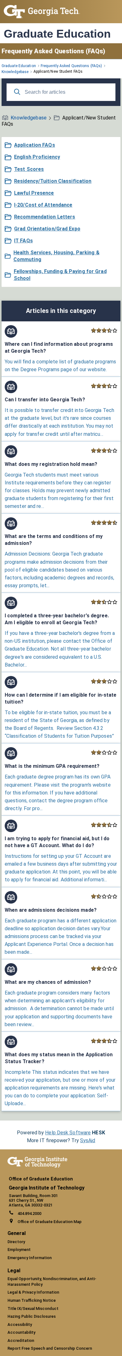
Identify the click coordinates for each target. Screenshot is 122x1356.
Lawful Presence (34, 193)
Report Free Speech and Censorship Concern (50, 1348)
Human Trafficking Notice (32, 1300)
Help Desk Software (68, 1133)
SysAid (87, 1140)
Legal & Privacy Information (33, 1292)
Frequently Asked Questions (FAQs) (53, 51)
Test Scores (29, 169)
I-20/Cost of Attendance (43, 205)
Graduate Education (57, 33)
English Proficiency (37, 157)
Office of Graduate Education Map (50, 1221)
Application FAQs (34, 145)
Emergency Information (30, 1257)
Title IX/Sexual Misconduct (33, 1308)
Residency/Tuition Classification (53, 181)
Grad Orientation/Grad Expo (47, 229)
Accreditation (21, 1340)
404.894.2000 (29, 1213)
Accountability (21, 1332)
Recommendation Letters (44, 217)
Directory (16, 1241)
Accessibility (20, 1324)
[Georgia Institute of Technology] (42, 16)
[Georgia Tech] (37, 1166)
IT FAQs (23, 241)
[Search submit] (17, 92)
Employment (19, 1249)
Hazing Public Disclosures (32, 1316)
